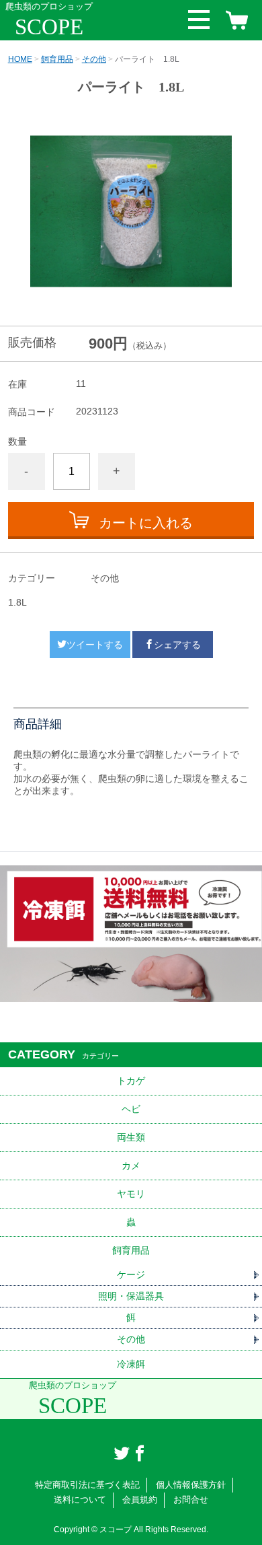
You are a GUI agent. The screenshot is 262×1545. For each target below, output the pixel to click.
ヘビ (131, 1109)
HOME (20, 59)
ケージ (131, 1274)
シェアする (177, 644)
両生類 (131, 1137)
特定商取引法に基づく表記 (87, 1485)
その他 (94, 59)
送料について (80, 1500)
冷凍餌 (131, 1364)
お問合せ (190, 1500)
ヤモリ (131, 1193)
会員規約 (139, 1500)
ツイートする (95, 644)
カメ (131, 1165)
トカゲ (131, 1080)
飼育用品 (57, 59)
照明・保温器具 (131, 1296)
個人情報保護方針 (191, 1485)
